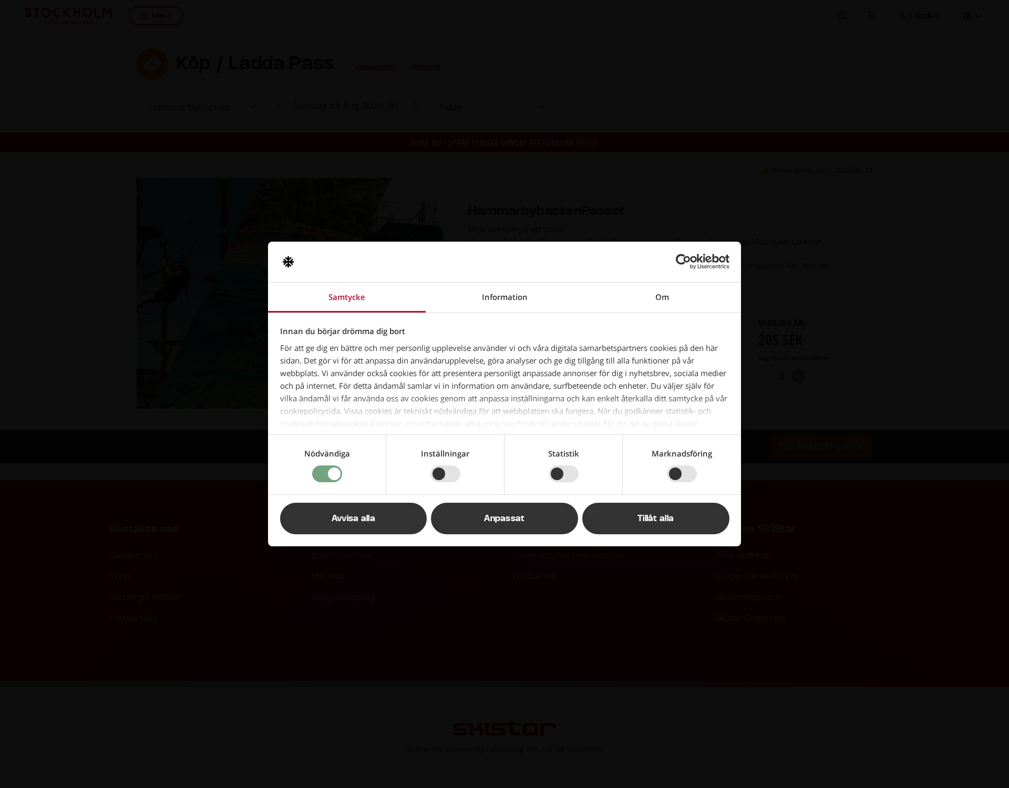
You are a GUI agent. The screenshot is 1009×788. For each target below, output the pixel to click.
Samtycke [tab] (346, 297)
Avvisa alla (354, 518)
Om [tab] (662, 297)
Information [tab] (505, 297)
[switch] (445, 473)
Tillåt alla (655, 518)
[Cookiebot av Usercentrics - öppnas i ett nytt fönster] (683, 261)
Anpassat (504, 518)
